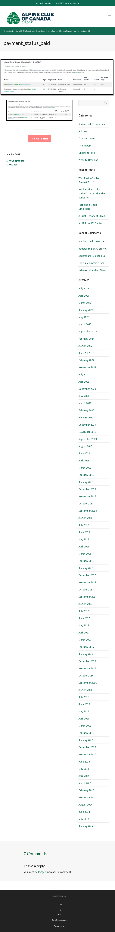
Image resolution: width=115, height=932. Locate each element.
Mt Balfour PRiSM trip (90, 223)
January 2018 (85, 568)
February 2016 (86, 733)
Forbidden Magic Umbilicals (87, 206)
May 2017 (83, 625)
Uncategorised (86, 152)
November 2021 (87, 367)
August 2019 (85, 446)
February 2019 (86, 475)
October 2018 (86, 503)
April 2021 (83, 381)
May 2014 (83, 819)
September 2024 (87, 331)
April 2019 (83, 460)
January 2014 (85, 826)
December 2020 (87, 389)
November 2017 (87, 582)
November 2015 (87, 754)
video (81, 270)
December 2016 (87, 661)
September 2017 (87, 596)
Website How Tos (88, 160)
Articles (82, 131)
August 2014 (85, 804)
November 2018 (87, 496)
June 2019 (84, 453)
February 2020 (86, 410)
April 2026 (83, 295)
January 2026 (85, 310)
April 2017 (83, 632)
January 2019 (85, 482)
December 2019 (87, 424)
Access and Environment (92, 124)
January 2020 (85, 417)
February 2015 (86, 790)
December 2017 (87, 575)
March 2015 (84, 783)
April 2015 (83, 776)
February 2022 (86, 360)
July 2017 (83, 611)
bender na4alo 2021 (89, 241)
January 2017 (85, 654)
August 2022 (85, 346)
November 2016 (87, 668)
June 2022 (84, 353)
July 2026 (83, 288)
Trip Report (84, 145)
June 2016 (84, 704)
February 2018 (86, 561)
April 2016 (83, 718)
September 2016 (87, 682)
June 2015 (84, 761)
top (80, 263)
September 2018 (87, 510)
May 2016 (83, 711)
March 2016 (84, 725)
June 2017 (84, 618)
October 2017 (86, 589)
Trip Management (88, 138)
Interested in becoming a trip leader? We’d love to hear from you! (57, 3)
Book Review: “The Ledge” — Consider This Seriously (91, 193)
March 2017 (84, 639)
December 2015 (87, 747)
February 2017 (86, 647)
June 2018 (84, 532)
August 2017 (85, 604)
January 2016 (85, 740)
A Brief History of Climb (91, 216)
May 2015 (83, 768)
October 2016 (86, 675)
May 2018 (83, 539)
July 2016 (83, 697)
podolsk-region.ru (88, 248)
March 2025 (84, 324)
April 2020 (83, 396)
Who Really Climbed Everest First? (89, 180)
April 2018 (83, 546)
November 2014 (87, 797)
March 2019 (84, 467)
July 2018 (83, 525)
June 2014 (84, 811)
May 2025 (83, 317)
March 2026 (84, 302)
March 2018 (84, 553)
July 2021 (83, 374)
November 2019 (87, 432)
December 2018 (87, 489)
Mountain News (95, 263)
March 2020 (84, 403)
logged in (43, 872)
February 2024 (86, 338)
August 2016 (85, 690)
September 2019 (87, 439)
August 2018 (85, 518)
